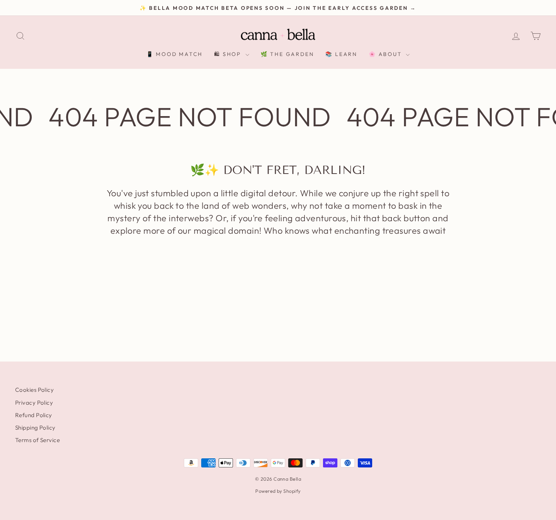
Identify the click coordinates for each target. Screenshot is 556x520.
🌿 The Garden (287, 54)
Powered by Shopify (277, 491)
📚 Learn (341, 54)
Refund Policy (33, 415)
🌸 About (386, 54)
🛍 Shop (229, 54)
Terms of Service (37, 440)
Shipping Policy (35, 427)
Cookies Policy (34, 389)
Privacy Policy (34, 402)
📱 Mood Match (174, 54)
